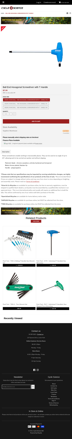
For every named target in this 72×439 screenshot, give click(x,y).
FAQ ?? (54, 401)
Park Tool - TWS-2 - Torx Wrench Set (15, 304)
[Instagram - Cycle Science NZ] (70, 13)
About (54, 384)
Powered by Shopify (36, 433)
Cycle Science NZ (38, 431)
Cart (65, 2)
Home (2, 13)
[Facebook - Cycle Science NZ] (67, 13)
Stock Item (6, 97)
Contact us (40, 334)
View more (36, 221)
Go (33, 386)
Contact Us (54, 386)
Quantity (5, 111)
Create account (50, 2)
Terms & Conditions (32, 181)
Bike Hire (54, 390)
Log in (38, 2)
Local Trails (54, 392)
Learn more (38, 143)
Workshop (54, 396)
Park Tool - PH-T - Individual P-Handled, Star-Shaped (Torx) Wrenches (51, 305)
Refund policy (54, 405)
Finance (53, 394)
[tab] (6, 152)
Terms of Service (54, 403)
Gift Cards (54, 388)
